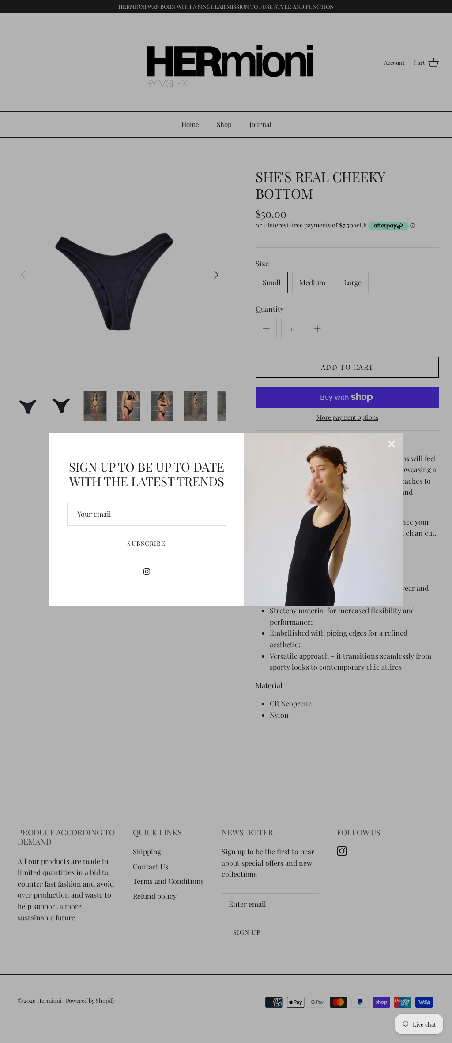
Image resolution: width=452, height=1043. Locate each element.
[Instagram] (146, 571)
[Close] (391, 444)
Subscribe (146, 543)
